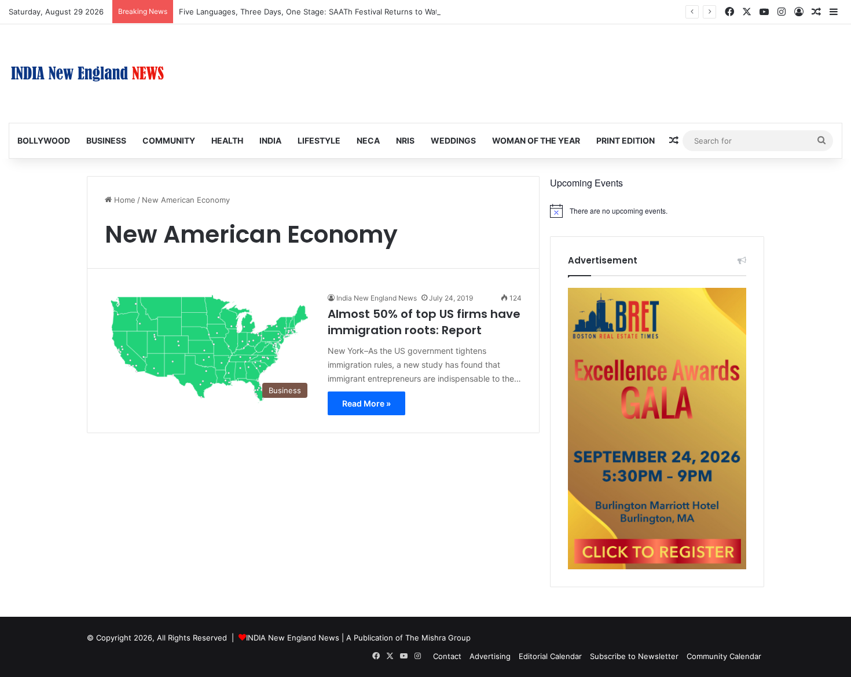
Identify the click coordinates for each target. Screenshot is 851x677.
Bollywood (43, 140)
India (270, 140)
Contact (447, 656)
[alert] (657, 211)
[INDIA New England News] (87, 73)
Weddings (453, 140)
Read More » (366, 403)
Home (123, 199)
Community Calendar (724, 656)
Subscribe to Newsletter (634, 656)
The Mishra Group (438, 637)
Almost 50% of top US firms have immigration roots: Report (424, 322)
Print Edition (625, 140)
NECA (368, 140)
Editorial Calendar (550, 656)
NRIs (405, 140)
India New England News (376, 298)
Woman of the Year (536, 140)
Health (227, 140)
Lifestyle (319, 140)
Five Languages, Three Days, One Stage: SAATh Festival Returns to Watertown (321, 11)
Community (168, 140)
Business (106, 140)
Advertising (490, 656)
